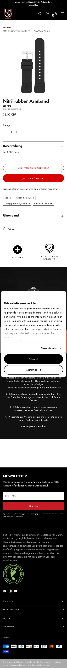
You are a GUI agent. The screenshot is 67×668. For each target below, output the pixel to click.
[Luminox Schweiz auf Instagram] (11, 591)
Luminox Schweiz (28, 662)
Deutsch (6, 637)
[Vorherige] (5, 3)
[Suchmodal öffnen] (39, 13)
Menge (6, 125)
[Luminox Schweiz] (8, 14)
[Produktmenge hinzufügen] (6, 132)
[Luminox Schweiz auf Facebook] (5, 591)
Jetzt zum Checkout (33, 178)
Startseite (7, 27)
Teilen (11, 229)
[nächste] (62, 3)
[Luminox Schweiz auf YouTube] (16, 591)
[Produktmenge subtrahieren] (17, 132)
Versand (24, 189)
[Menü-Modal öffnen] (62, 13)
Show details (48, 348)
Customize (31, 370)
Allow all (33, 359)
